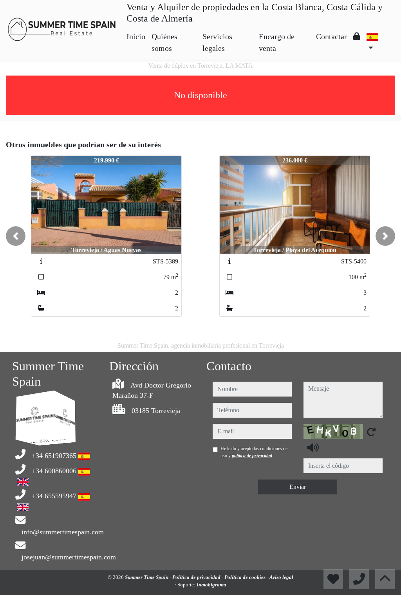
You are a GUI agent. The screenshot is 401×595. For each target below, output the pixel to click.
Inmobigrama (211, 585)
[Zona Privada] (356, 36)
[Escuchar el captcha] (313, 447)
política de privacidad (252, 455)
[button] (15, 236)
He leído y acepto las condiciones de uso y (253, 452)
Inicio (135, 36)
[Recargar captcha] (371, 432)
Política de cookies (245, 577)
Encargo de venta (276, 42)
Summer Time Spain (147, 577)
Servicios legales (217, 42)
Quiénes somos (164, 42)
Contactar (331, 36)
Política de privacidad (197, 577)
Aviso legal (281, 577)
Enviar (297, 486)
